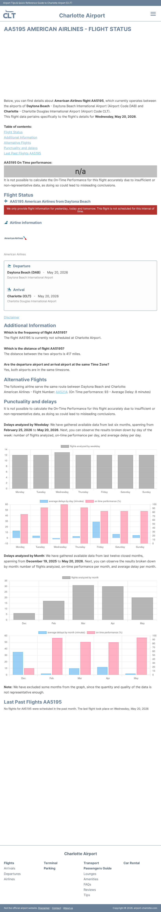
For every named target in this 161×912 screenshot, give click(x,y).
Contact (56, 908)
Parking (49, 868)
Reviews (90, 890)
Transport (91, 863)
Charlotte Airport (82, 15)
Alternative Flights (17, 143)
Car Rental (131, 863)
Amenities (91, 879)
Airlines (9, 879)
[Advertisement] (80, 66)
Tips (87, 895)
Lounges (90, 874)
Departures (12, 874)
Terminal (50, 863)
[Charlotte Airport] (9, 14)
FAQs (87, 884)
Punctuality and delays (21, 148)
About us (68, 908)
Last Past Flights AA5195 (22, 153)
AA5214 (61, 392)
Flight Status (13, 132)
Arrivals (9, 868)
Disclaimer (44, 908)
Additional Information (20, 137)
